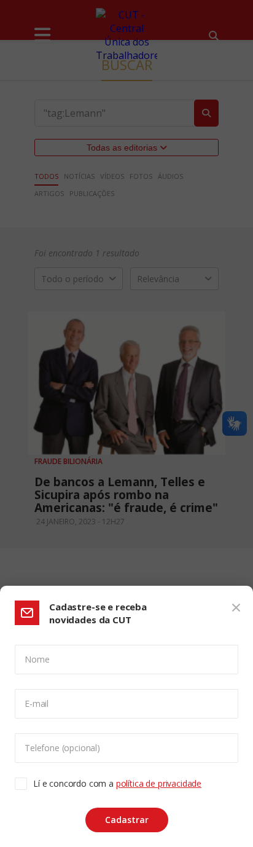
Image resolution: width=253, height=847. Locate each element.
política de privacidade (158, 783)
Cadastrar (127, 819)
